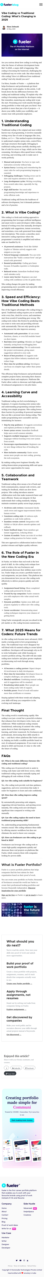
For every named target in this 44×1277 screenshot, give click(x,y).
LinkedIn (17, 1067)
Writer (4, 1236)
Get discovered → (14, 1034)
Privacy (10, 1260)
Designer (5, 1240)
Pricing (4, 1214)
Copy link (11, 1073)
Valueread (30, 1203)
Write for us (8, 1224)
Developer (6, 1243)
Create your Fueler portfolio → (19, 983)
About (4, 1207)
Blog (3, 1217)
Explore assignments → (16, 1009)
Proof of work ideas (10, 1220)
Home (4, 1203)
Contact (5, 1210)
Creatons (27, 1210)
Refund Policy (32, 1260)
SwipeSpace (29, 1207)
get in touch (31, 894)
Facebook (30, 1067)
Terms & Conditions (20, 1260)
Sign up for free (8, 894)
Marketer (5, 1233)
